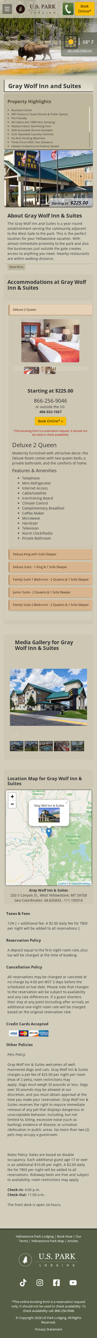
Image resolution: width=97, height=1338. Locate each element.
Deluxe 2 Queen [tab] (24, 309)
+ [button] (12, 796)
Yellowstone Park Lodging (35, 1236)
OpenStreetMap (81, 883)
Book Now (64, 1236)
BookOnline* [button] (84, 9)
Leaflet (62, 883)
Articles (72, 1241)
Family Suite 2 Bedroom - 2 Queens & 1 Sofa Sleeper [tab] (51, 604)
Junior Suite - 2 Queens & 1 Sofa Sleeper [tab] (42, 592)
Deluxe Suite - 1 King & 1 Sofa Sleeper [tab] (40, 567)
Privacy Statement (48, 1329)
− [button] (12, 804)
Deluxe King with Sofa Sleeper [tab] (34, 554)
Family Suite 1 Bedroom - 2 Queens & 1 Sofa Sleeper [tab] (51, 579)
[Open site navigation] (7, 9)
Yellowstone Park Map (47, 1241)
